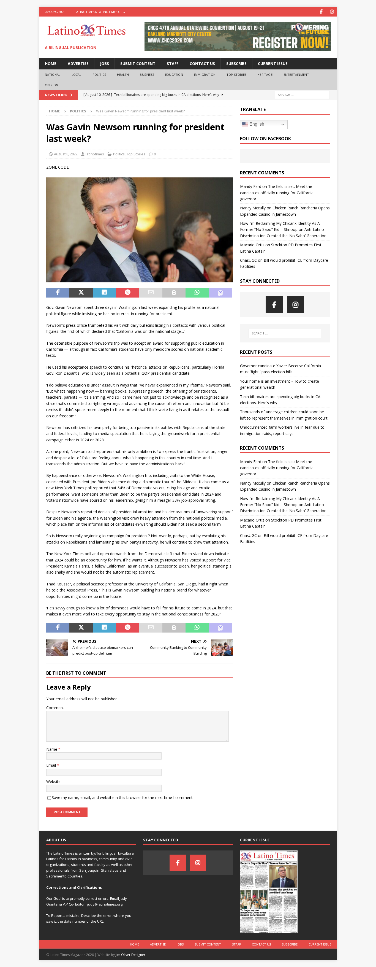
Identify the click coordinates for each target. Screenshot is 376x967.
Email (51, 765)
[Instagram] (332, 12)
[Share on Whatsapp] (197, 293)
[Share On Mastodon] (220, 293)
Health (123, 74)
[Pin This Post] (127, 293)
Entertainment (296, 74)
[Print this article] (174, 293)
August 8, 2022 (66, 154)
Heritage (265, 74)
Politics (99, 74)
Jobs (104, 63)
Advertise (78, 63)
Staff (172, 63)
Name (52, 749)
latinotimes (95, 154)
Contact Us (202, 63)
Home (50, 63)
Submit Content (138, 63)
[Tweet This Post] (80, 293)
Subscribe (236, 63)
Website (53, 781)
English (256, 124)
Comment (55, 707)
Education (174, 74)
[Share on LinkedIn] (104, 293)
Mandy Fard (250, 186)
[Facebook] (321, 12)
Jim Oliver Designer (130, 954)
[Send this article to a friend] (150, 293)
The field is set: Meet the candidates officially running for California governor (277, 192)
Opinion (51, 85)
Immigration (205, 74)
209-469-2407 (54, 12)
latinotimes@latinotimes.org (100, 12)
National (53, 74)
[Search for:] (302, 94)
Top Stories (236, 74)
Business (147, 74)
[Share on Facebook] (57, 293)
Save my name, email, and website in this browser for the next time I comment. (123, 797)
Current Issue (273, 63)
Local (76, 74)
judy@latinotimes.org (104, 904)
